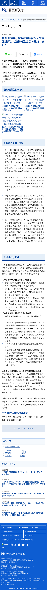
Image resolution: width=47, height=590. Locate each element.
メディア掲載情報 (22, 527)
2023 (8, 453)
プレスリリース (14, 20)
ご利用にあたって (8, 531)
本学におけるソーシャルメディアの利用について (18, 539)
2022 (23, 453)
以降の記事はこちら (12, 447)
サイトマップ (29, 535)
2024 (23, 451)
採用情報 (35, 527)
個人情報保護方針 (30, 531)
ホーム (4, 20)
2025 (8, 451)
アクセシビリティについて (11, 535)
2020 (23, 456)
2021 (8, 456)
